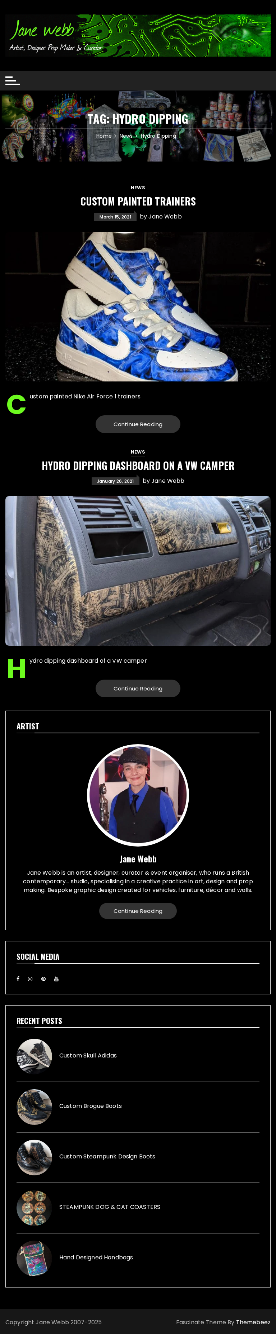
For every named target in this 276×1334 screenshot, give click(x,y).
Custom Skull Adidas (88, 1056)
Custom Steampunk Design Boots (107, 1157)
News (138, 187)
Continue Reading (138, 424)
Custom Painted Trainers (138, 201)
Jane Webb (164, 216)
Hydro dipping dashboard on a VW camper (138, 465)
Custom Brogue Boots (90, 1106)
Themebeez (253, 1322)
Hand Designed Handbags (96, 1258)
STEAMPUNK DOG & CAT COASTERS (109, 1207)
